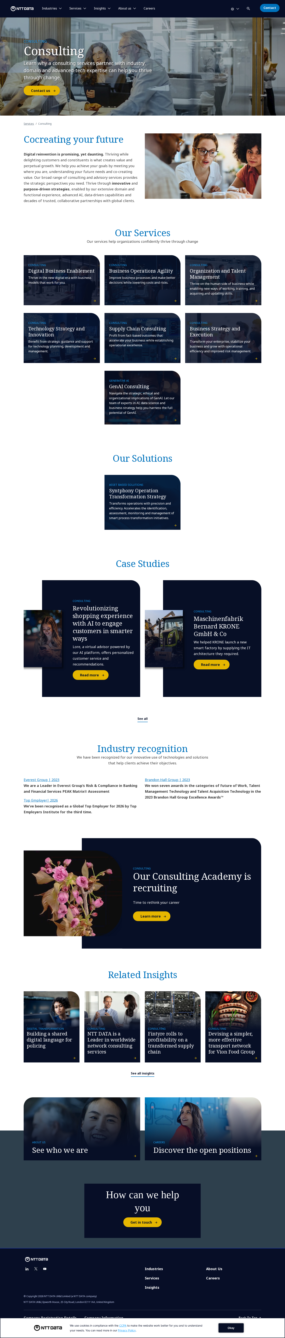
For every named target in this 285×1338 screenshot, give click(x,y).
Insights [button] (100, 8)
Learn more (150, 916)
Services (29, 123)
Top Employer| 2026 (41, 800)
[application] (142, 1328)
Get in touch (141, 1222)
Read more (89, 675)
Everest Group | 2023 (41, 779)
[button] (249, 8)
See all (142, 719)
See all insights (142, 1073)
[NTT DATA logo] (17, 8)
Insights (152, 1287)
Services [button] (75, 8)
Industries (154, 1268)
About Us (214, 1268)
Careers (149, 8)
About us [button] (124, 8)
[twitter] (36, 1269)
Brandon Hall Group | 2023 (167, 779)
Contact (269, 8)
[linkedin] (27, 1269)
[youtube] (44, 1269)
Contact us (40, 90)
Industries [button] (49, 8)
